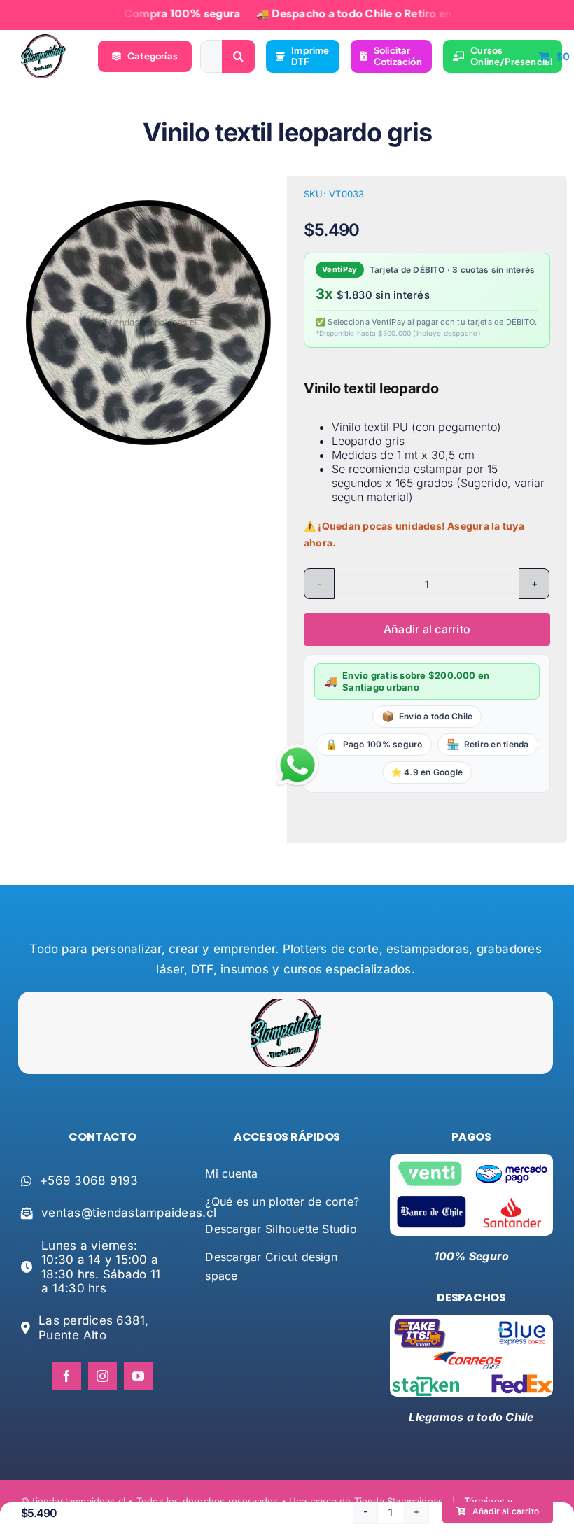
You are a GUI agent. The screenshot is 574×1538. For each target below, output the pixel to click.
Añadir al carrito (427, 629)
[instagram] (102, 1376)
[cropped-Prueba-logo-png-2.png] (43, 40)
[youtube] (138, 1376)
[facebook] (66, 1376)
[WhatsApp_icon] (297, 747)
